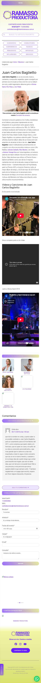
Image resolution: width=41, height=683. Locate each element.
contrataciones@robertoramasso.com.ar (20, 29)
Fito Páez (9, 87)
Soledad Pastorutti (8, 389)
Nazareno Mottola (27, 373)
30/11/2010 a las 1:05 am (20, 432)
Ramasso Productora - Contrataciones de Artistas (20, 15)
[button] (37, 679)
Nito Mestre (23, 150)
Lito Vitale (17, 87)
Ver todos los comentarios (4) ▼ (20, 420)
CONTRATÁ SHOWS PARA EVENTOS (20, 24)
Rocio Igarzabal (8, 372)
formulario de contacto (23, 115)
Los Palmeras (27, 389)
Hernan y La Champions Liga (8, 406)
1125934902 (25, 27)
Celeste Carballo (13, 150)
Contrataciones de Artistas (26, 645)
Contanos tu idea (20, 628)
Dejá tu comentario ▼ (20, 487)
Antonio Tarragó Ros (10, 152)
